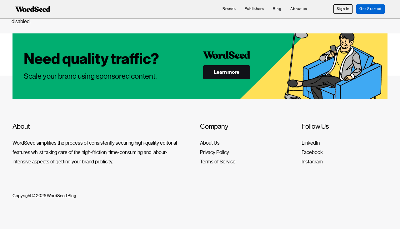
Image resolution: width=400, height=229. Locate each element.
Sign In (343, 9)
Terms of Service (218, 162)
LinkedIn (311, 143)
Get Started (370, 9)
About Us (210, 143)
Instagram (312, 162)
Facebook (312, 152)
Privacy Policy (214, 152)
